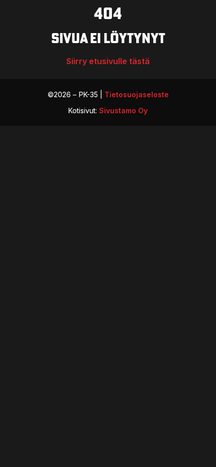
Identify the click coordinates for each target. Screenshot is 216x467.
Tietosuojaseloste (136, 94)
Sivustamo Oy (123, 110)
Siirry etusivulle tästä (108, 61)
